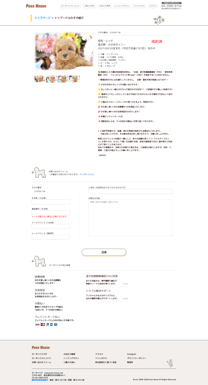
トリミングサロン (122, 5)
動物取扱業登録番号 (40, 380)
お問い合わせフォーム (41, 362)
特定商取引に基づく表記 (106, 362)
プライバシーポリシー (136, 358)
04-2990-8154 (86, 174)
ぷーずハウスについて (70, 5)
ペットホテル (139, 5)
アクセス (152, 5)
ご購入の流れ (89, 5)
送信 (104, 252)
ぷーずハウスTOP (39, 354)
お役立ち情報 (104, 5)
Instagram (131, 354)
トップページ (42, 18)
